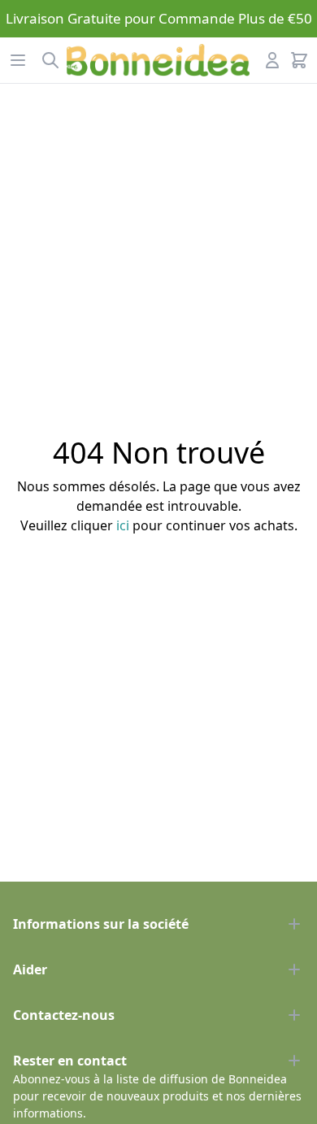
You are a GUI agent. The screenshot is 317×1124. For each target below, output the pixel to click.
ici (122, 525)
